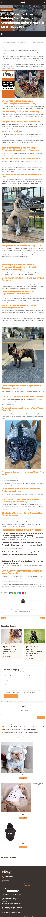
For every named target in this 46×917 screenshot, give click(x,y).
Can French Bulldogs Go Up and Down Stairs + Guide (14, 724)
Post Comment (11, 696)
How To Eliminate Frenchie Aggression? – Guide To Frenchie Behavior (34, 652)
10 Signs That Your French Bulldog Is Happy (9, 651)
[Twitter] (3, 888)
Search (2, 714)
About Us (26, 876)
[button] (44, 2)
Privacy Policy (27, 880)
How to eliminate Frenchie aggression (15, 325)
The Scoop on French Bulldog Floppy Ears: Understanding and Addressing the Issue (11, 911)
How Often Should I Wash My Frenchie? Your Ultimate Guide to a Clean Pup (19, 729)
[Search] (41, 717)
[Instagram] (10, 888)
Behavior (11, 33)
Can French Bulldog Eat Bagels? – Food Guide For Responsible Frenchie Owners (20, 732)
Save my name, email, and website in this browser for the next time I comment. (21, 692)
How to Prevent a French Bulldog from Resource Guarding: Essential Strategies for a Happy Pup (24, 726)
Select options (23, 778)
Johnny (6, 33)
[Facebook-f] (5, 888)
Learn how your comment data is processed (27, 701)
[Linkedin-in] (8, 888)
